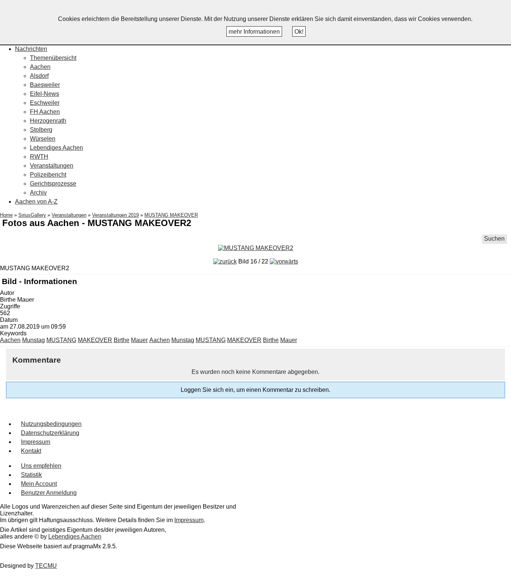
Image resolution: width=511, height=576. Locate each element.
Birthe (121, 340)
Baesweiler (45, 85)
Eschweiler (44, 103)
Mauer (139, 340)
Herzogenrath (48, 121)
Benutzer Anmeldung (49, 493)
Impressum (35, 442)
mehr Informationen (254, 31)
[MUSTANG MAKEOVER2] (255, 248)
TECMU (46, 566)
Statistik (31, 475)
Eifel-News (44, 94)
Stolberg (41, 130)
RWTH (39, 156)
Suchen (494, 238)
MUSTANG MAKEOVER (171, 215)
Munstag (33, 340)
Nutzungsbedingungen (51, 424)
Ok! (298, 31)
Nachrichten (31, 49)
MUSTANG (61, 340)
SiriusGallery (32, 215)
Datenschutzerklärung (50, 433)
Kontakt (31, 451)
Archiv (38, 192)
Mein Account (39, 484)
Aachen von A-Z (36, 201)
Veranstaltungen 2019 (115, 215)
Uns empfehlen (41, 466)
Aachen (40, 67)
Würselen (42, 138)
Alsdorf (39, 76)
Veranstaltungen (51, 165)
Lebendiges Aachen (56, 147)
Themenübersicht (53, 58)
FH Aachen (45, 112)
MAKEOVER (95, 340)
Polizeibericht (48, 174)
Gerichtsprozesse (53, 183)
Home (6, 215)
